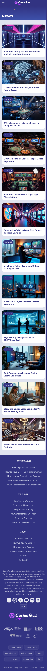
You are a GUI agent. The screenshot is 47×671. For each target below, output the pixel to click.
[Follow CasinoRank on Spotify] (32, 600)
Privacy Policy (18, 667)
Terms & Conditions (30, 667)
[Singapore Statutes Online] (28, 629)
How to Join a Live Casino (23, 467)
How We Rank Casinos (23, 547)
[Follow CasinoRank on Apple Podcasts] (38, 600)
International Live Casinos (23, 522)
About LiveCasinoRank (23, 538)
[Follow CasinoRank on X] (20, 600)
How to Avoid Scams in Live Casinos (23, 476)
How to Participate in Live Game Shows (23, 484)
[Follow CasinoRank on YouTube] (26, 600)
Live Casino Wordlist (23, 501)
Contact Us (24, 560)
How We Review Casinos (24, 543)
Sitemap (41, 667)
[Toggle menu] (3, 3)
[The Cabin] (27, 636)
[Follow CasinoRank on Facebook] (9, 600)
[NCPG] (39, 629)
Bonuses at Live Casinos (23, 505)
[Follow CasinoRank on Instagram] (14, 600)
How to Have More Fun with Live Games (23, 472)
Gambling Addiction (23, 518)
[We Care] (16, 636)
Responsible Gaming (23, 509)
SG (22, 606)
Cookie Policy (7, 667)
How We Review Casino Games (23, 551)
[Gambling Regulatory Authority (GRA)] (12, 629)
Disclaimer (23, 555)
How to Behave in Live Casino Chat (23, 480)
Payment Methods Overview (23, 513)
